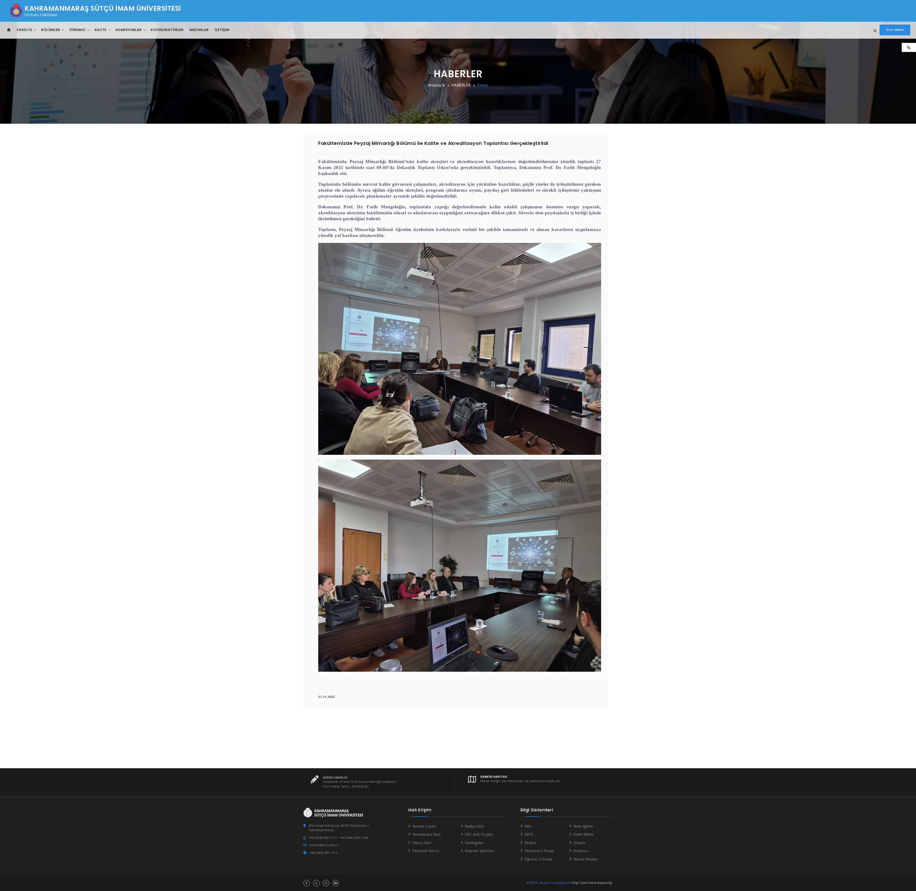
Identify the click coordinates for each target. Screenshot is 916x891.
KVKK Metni (583, 834)
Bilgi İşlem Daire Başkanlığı (592, 883)
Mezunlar (199, 29)
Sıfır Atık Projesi (479, 834)
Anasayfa (436, 85)
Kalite (100, 29)
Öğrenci (77, 29)
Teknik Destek (585, 859)
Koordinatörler (167, 29)
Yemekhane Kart (426, 834)
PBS (528, 826)
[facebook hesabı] (307, 883)
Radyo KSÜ (474, 826)
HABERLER (461, 85)
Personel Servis (425, 850)
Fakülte (24, 29)
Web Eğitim (583, 826)
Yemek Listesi (424, 826)
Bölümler (50, 29)
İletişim (222, 29)
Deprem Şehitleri (479, 850)
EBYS (529, 834)
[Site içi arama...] (874, 31)
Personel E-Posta (539, 850)
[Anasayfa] (9, 30)
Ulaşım (579, 842)
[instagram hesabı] (326, 883)
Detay (482, 85)
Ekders (530, 842)
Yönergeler (474, 842)
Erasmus (580, 850)
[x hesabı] (316, 883)
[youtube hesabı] (336, 883)
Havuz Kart (422, 842)
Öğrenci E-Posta (538, 859)
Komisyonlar (129, 29)
